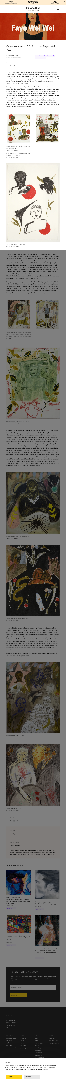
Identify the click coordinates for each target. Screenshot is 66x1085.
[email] (14, 66)
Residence (52, 1038)
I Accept (10, 1076)
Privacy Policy (39, 1047)
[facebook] (7, 66)
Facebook (23, 1045)
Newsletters (38, 1055)
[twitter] (10, 66)
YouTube (23, 1043)
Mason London (17, 57)
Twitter (23, 1047)
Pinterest (23, 1048)
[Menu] (58, 9)
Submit (36, 1040)
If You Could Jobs (54, 1043)
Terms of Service (39, 1048)
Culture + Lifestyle (11, 1047)
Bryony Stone (14, 55)
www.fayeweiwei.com (16, 834)
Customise (28, 1076)
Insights (37, 1053)
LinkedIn (23, 1042)
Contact (37, 1042)
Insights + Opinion (11, 1038)
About (36, 1038)
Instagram (23, 1038)
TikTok (22, 1040)
